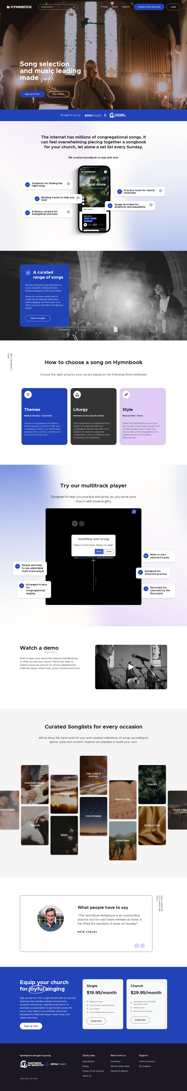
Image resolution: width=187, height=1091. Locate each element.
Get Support (145, 1066)
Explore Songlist (37, 318)
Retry (99, 551)
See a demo (58, 94)
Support (126, 7)
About (115, 7)
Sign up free (31, 1026)
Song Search (88, 1062)
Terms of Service (147, 1062)
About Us (87, 1076)
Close (109, 551)
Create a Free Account (149, 7)
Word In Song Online (120, 1066)
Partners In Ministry (119, 1071)
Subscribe (96, 1021)
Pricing (104, 7)
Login (173, 7)
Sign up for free (32, 94)
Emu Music (115, 1062)
